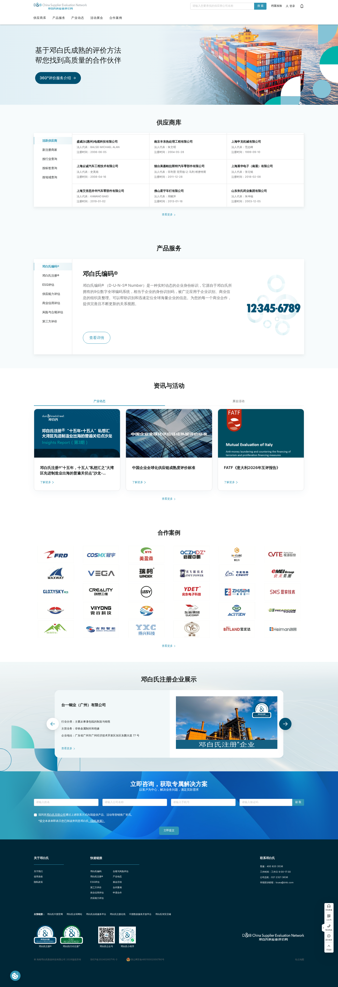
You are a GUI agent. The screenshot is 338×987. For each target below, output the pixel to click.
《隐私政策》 (97, 821)
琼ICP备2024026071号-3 (103, 959)
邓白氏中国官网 (55, 914)
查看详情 (96, 338)
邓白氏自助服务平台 (96, 914)
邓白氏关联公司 (56, 814)
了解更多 (45, 482)
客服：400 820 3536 (271, 866)
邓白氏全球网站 (74, 914)
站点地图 (299, 959)
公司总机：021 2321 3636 (274, 877)
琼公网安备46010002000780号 (147, 959)
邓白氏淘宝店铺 (163, 914)
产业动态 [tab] (99, 401)
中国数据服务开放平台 (140, 914)
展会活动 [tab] (238, 401)
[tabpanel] (169, 450)
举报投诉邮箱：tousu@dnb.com (276, 882)
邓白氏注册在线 (117, 914)
